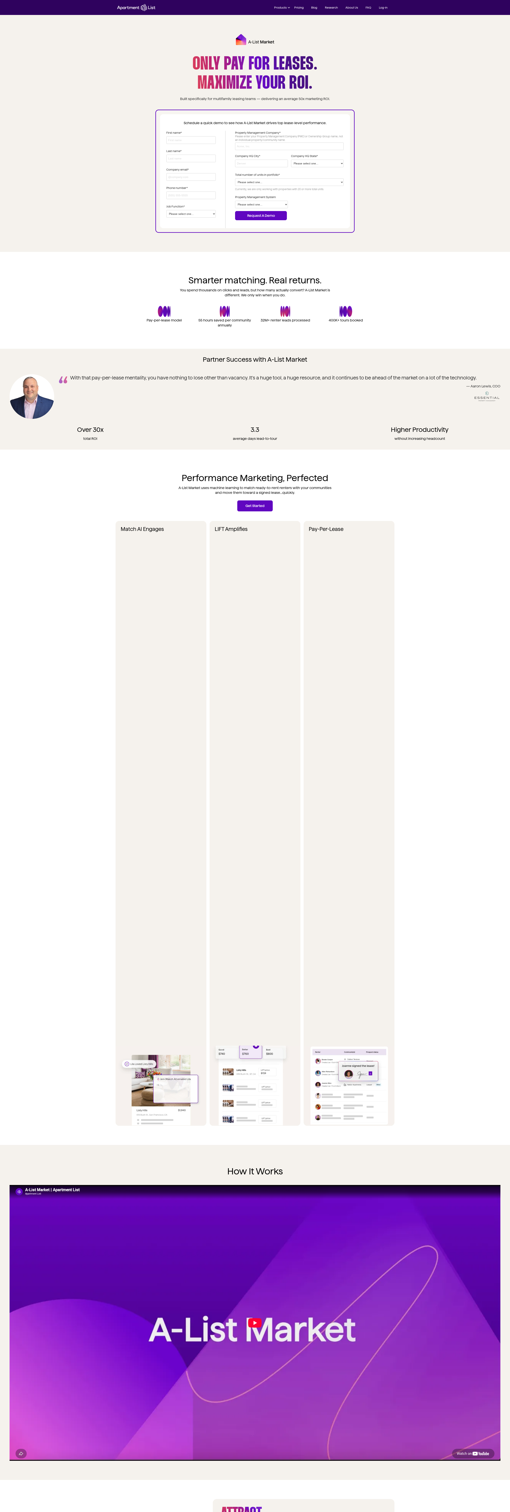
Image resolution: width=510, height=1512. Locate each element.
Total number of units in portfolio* (257, 174)
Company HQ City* (247, 156)
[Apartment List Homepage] (136, 7)
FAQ (368, 7)
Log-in (383, 7)
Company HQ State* (304, 156)
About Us (351, 7)
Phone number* (177, 188)
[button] (281, 8)
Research (331, 7)
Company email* (177, 169)
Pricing (299, 7)
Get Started (255, 506)
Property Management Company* (258, 132)
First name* (174, 132)
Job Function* (175, 206)
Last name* (174, 151)
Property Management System (255, 197)
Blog (314, 7)
